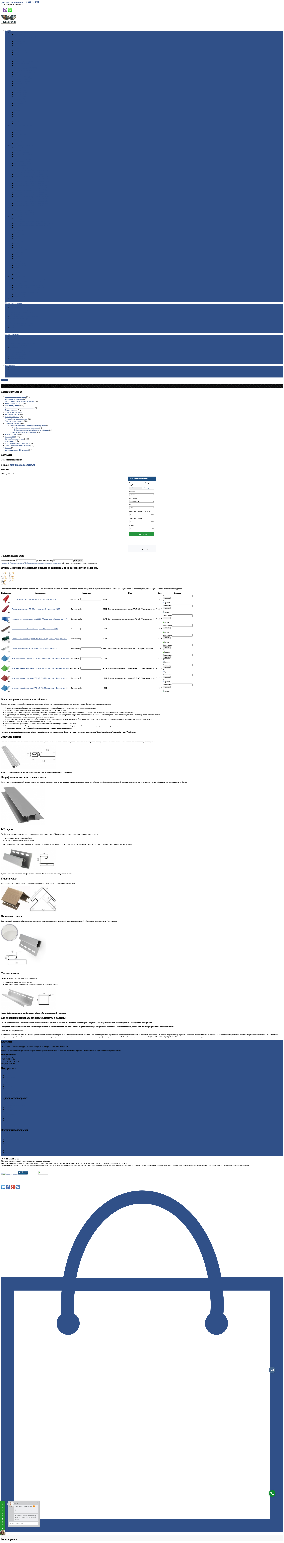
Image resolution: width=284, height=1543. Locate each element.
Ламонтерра (18, 261)
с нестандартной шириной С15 (31, 183)
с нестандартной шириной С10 (31, 177)
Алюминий (18, 103)
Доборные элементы (13, 423)
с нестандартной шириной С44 (31, 199)
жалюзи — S (21, 296)
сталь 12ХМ (21, 83)
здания (20, 307)
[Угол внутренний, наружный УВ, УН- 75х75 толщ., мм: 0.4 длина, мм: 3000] (5, 692)
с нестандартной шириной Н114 (31, 205)
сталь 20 (19, 88)
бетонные (22, 159)
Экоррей (17, 239)
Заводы (8, 1080)
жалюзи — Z (21, 294)
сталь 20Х (20, 95)
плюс (19, 248)
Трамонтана (18, 245)
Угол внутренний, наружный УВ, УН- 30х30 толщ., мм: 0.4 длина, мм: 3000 (40, 658)
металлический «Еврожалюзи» (24, 292)
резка (15, 341)
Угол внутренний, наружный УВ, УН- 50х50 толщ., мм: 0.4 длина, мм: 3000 (40, 668)
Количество (75, 599)
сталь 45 (19, 99)
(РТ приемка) (21, 168)
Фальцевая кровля (12, 414)
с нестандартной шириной (25, 172)
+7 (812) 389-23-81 (32, 2)
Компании (10, 365)
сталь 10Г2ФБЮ (22, 75)
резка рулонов (24, 345)
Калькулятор (10, 1125)
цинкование (17, 339)
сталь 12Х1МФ (22, 81)
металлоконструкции (24, 312)
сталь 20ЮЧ (20, 92)
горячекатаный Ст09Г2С (25, 68)
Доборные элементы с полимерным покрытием (28, 426)
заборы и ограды (20, 319)
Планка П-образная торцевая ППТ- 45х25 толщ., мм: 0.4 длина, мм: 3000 (39, 639)
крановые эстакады (21, 325)
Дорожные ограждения (14, 399)
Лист (7, 1112)
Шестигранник (20, 57)
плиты (21, 150)
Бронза (16, 106)
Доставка (13, 376)
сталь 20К (20, 90)
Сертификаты (15, 367)
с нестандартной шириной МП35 (31, 194)
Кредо (16, 274)
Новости (13, 370)
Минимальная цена (8, 561)
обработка (17, 359)
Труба (16, 139)
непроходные (22, 152)
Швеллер (17, 55)
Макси (16, 236)
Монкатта (18, 254)
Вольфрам (18, 108)
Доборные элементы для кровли (26, 428)
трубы (16, 330)
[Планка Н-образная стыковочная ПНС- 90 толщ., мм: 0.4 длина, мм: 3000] (5, 623)
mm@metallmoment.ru (22, 464)
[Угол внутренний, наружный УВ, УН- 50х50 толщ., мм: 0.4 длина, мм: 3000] (5, 672)
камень (21, 148)
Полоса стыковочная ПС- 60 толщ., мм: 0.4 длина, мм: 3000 (34, 648)
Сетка (16, 48)
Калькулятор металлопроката (12, 2)
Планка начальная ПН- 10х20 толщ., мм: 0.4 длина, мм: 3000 (35, 629)
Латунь (17, 110)
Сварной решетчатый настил (16, 419)
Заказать (167, 598)
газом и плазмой (18, 354)
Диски (16, 143)
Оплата (8, 1093)
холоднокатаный (22, 63)
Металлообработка (12, 334)
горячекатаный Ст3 (23, 70)
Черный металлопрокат (14, 421)
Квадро (17, 272)
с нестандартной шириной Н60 (31, 201)
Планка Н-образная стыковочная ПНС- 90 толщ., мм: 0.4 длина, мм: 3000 (39, 619)
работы (21, 356)
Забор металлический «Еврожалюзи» (19, 408)
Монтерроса (18, 243)
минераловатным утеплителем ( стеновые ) (31, 225)
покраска (18, 347)
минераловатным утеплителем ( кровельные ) (32, 221)
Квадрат (17, 39)
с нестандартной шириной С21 (31, 192)
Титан (16, 121)
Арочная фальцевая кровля (15, 397)
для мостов (22, 310)
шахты (21, 157)
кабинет (11, 1089)
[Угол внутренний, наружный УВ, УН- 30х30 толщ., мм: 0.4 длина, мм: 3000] (5, 662)
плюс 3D (20, 250)
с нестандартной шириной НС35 (31, 197)
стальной (19, 41)
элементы (17, 276)
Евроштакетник (16, 283)
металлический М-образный (29, 290)
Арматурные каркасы (13, 412)
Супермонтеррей (20, 234)
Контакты (4, 380)
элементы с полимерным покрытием (32, 279)
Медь (16, 112)
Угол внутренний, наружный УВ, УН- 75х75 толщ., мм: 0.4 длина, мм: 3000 (40, 688)
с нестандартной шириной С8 (30, 174)
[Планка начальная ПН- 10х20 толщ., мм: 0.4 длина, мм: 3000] (5, 632)
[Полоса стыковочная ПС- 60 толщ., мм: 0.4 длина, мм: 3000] (5, 652)
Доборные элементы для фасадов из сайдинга (31, 430)
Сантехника (14, 299)
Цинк (16, 123)
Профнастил (14, 208)
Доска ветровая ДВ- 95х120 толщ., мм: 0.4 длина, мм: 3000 (34, 599)
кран (15, 314)
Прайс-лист (9, 30)
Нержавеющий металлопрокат (16, 443)
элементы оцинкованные (27, 281)
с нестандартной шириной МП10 (31, 181)
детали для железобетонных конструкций (30, 332)
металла (18, 361)
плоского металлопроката (22, 343)
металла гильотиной (20, 352)
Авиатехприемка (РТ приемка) (17, 450)
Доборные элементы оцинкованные (23, 432)
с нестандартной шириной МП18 (31, 185)
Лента (16, 128)
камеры (21, 166)
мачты (18, 321)
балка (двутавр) (25, 37)
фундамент (23, 154)
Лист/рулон (18, 137)
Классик (17, 256)
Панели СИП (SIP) (12, 417)
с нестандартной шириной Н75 (31, 203)
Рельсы (12, 301)
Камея (16, 270)
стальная (20, 43)
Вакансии (13, 372)
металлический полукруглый (29, 285)
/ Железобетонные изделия (22, 146)
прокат (16, 59)
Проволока (18, 46)
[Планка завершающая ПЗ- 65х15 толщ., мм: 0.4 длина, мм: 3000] (5, 613)
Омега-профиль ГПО (13, 403)
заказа (12, 1091)
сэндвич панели (26, 219)
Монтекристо (19, 241)
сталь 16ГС (20, 86)
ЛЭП (14, 327)
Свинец (17, 119)
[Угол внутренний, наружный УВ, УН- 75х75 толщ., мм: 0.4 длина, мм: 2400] (5, 682)
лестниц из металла (23, 323)
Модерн (17, 268)
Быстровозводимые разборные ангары (19, 401)
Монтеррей (18, 232)
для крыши (23, 210)
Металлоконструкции (13, 303)
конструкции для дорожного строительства (29, 305)
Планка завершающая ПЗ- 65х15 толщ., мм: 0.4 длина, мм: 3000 (36, 609)
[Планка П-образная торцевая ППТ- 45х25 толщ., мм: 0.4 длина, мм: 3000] (5, 642)
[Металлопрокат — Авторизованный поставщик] (2, 1174)
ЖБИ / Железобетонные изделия (17, 445)
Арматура (18, 35)
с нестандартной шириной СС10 (31, 179)
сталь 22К (20, 97)
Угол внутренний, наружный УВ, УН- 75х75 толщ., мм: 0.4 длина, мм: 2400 (40, 678)
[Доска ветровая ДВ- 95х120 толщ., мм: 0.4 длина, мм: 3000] (5, 603)
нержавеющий (21, 134)
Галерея (13, 374)
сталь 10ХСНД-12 (23, 79)
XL (20, 265)
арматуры (17, 350)
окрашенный (24, 212)
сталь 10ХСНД (22, 77)
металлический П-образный (29, 288)
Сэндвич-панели (16, 217)
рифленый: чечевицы (24, 72)
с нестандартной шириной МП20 (31, 188)
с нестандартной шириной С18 (31, 190)
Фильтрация (78, 561)
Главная (4, 563)
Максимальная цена (44, 561)
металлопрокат (19, 32)
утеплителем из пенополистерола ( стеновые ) (32, 228)
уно (18, 252)
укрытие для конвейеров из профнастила (29, 170)
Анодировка (14, 336)
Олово (16, 117)
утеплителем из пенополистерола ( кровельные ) (33, 223)
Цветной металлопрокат (14, 439)
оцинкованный (22, 66)
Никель (17, 114)
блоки (22, 163)
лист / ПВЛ (26, 61)
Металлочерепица (16, 230)
